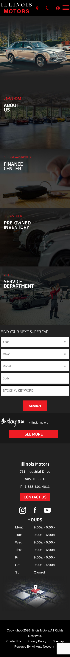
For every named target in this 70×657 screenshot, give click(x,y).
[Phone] (47, 7)
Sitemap (58, 641)
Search (35, 406)
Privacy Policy (36, 641)
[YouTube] (47, 510)
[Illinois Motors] (16, 8)
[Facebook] (35, 510)
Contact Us (35, 497)
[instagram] (22, 510)
